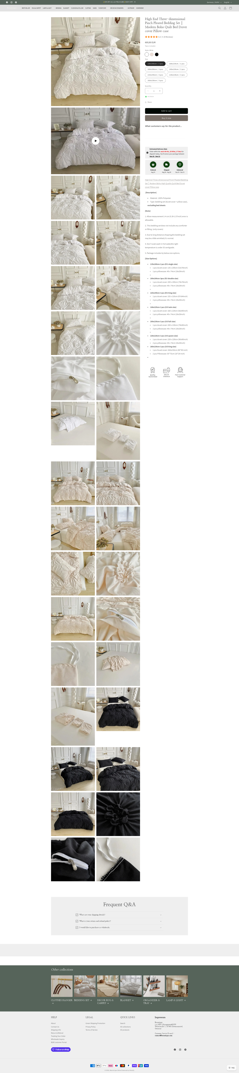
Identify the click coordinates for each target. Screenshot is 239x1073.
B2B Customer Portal (59, 1042)
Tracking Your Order (58, 1036)
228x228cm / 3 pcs (177, 75)
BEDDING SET (81, 1000)
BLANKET (125, 1000)
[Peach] (151, 54)
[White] (147, 54)
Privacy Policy (90, 1027)
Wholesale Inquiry (57, 1039)
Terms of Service (91, 1030)
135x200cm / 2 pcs (155, 64)
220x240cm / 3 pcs (155, 75)
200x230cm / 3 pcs (177, 69)
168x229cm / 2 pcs (176, 64)
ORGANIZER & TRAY (151, 1001)
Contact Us (55, 1027)
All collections (125, 1027)
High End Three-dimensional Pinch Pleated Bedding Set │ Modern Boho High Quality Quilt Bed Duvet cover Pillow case (166, 183)
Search (122, 1023)
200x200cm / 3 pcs (155, 69)
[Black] (156, 54)
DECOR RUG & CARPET (105, 1001)
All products (124, 1030)
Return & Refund (57, 1033)
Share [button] (150, 102)
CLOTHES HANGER (61, 1000)
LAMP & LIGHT (174, 1000)
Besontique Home (115, 1070)
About (53, 1023)
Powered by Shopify (127, 1070)
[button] (48, 8)
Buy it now (166, 118)
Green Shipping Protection (95, 1023)
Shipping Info (56, 1030)
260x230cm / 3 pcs (155, 80)
